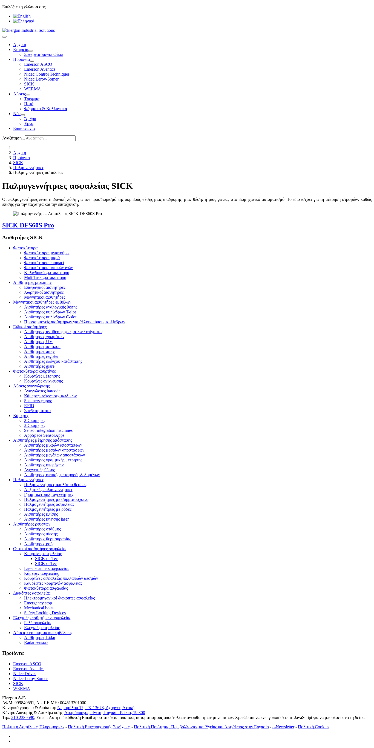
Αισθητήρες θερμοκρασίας (47, 538)
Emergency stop (38, 603)
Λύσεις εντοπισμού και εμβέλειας (42, 632)
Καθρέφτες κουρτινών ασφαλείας (53, 583)
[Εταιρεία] (30, 51)
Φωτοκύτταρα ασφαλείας (46, 588)
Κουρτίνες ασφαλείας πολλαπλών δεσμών (61, 578)
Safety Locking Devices (45, 612)
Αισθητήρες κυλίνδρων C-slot (50, 317)
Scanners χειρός (38, 400)
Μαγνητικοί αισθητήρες (44, 297)
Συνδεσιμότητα (37, 410)
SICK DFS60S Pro (28, 225)
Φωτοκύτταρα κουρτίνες (34, 371)
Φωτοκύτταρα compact (44, 262)
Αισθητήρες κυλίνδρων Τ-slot (50, 312)
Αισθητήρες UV (38, 341)
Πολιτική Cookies (313, 726)
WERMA (32, 89)
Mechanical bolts (38, 608)
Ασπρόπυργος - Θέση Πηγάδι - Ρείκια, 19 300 (104, 712)
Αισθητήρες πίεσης (40, 534)
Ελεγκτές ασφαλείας (42, 627)
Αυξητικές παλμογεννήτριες (48, 489)
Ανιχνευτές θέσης (39, 469)
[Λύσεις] (28, 95)
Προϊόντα (21, 59)
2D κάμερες (34, 420)
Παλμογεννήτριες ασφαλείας (49, 504)
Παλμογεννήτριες (28, 479)
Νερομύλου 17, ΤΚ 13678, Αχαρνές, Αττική (95, 707)
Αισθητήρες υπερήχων (44, 464)
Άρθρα (30, 118)
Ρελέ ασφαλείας (38, 622)
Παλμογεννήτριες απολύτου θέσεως (55, 484)
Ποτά (28, 103)
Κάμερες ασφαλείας (41, 573)
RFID (29, 405)
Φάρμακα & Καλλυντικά (45, 108)
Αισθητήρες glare (39, 366)
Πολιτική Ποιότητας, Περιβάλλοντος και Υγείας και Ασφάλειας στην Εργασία (201, 726)
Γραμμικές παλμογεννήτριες (48, 494)
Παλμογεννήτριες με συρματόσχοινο (56, 499)
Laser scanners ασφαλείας (46, 568)
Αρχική (19, 44)
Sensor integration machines (48, 430)
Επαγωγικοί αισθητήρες (44, 287)
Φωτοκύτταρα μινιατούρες (47, 252)
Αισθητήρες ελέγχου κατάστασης (53, 361)
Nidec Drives (24, 673)
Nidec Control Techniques (47, 74)
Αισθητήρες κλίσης (41, 514)
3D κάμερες (34, 425)
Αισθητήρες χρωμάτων (44, 336)
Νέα (17, 113)
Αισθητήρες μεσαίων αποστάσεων (54, 450)
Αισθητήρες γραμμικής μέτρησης (53, 460)
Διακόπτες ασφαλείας (31, 593)
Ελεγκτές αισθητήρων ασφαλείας (42, 617)
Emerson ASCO (38, 64)
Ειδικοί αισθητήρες (30, 326)
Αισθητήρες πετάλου (42, 346)
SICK (29, 84)
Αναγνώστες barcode (42, 391)
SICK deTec (46, 563)
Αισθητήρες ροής (39, 543)
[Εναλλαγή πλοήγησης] (4, 37)
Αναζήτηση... (13, 138)
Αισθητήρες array (39, 351)
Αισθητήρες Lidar (39, 637)
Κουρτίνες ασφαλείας (43, 553)
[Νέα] (23, 115)
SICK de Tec (46, 558)
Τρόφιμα (31, 98)
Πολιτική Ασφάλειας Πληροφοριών (33, 726)
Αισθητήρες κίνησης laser (46, 519)
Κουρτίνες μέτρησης (42, 376)
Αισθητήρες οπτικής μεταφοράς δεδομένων (62, 474)
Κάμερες (20, 415)
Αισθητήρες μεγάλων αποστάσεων (54, 455)
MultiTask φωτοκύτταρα (45, 277)
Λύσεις (19, 94)
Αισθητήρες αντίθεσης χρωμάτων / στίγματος (63, 331)
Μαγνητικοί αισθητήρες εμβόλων (42, 302)
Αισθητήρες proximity (32, 282)
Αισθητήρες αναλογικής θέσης (50, 307)
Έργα (28, 123)
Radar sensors (36, 642)
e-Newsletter (283, 726)
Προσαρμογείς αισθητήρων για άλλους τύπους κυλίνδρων (74, 321)
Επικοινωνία (24, 128)
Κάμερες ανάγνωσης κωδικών (50, 395)
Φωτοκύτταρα (25, 247)
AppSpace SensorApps (44, 435)
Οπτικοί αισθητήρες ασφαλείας (40, 548)
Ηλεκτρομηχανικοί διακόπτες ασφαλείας (59, 598)
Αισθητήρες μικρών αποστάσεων (53, 445)
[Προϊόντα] (32, 61)
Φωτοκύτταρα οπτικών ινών (48, 267)
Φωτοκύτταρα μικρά (42, 257)
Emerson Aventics (39, 69)
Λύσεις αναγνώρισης (31, 386)
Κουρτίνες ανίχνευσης (43, 381)
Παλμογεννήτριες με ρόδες (47, 509)
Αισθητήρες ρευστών (31, 524)
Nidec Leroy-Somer (41, 79)
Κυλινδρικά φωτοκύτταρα (46, 272)
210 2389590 (22, 717)
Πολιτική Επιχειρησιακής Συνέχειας (99, 726)
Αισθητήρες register (41, 356)
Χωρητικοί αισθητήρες (44, 292)
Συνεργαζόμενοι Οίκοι (43, 54)
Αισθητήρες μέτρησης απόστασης (42, 440)
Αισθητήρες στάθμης (42, 529)
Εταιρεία (20, 49)
